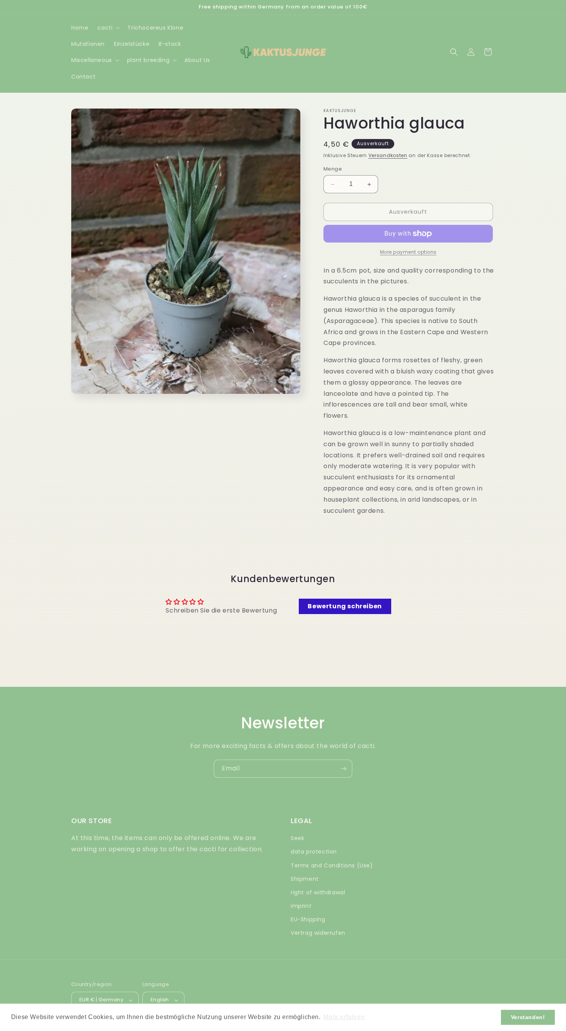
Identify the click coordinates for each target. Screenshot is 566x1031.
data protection (314, 852)
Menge (332, 169)
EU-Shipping (308, 920)
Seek (297, 838)
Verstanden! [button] (528, 1017)
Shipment (305, 879)
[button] (108, 28)
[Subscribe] (343, 769)
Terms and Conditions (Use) (332, 865)
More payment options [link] (408, 252)
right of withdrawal (318, 892)
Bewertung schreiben (345, 605)
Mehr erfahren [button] (344, 1017)
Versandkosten (387, 155)
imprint (301, 906)
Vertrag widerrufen (318, 933)
